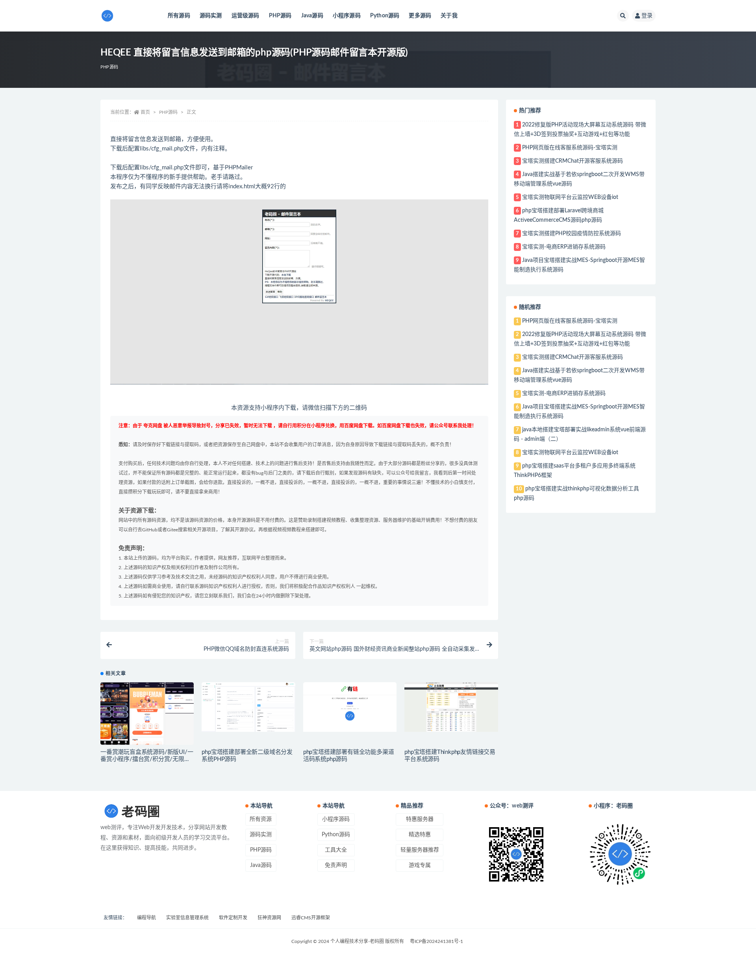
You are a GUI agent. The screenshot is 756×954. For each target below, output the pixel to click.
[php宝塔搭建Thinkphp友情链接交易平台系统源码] (451, 707)
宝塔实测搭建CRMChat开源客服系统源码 (572, 161)
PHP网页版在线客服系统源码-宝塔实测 (569, 147)
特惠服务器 (420, 819)
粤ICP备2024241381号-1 (436, 941)
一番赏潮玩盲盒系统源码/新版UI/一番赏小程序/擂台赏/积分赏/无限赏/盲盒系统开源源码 (146, 759)
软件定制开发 (233, 917)
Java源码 (312, 16)
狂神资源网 (269, 917)
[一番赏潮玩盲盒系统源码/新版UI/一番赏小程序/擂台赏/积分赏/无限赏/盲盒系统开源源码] (147, 713)
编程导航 (146, 917)
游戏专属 (420, 865)
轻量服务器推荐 (419, 850)
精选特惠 (420, 834)
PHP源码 (280, 16)
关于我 (449, 16)
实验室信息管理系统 (187, 917)
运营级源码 (245, 16)
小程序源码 (347, 16)
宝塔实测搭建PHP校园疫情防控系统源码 (571, 233)
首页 (145, 112)
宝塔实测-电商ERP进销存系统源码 (564, 247)
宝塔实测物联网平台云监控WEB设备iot (570, 197)
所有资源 (261, 819)
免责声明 (336, 865)
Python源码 (385, 16)
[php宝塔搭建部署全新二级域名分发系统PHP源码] (248, 707)
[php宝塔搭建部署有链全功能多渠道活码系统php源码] (350, 707)
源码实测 (211, 16)
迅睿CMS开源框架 (310, 917)
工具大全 (336, 850)
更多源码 (420, 16)
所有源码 (179, 16)
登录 (646, 16)
